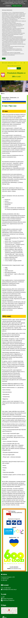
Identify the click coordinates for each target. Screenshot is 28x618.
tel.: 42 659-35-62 (6, 587)
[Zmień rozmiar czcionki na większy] (21, 62)
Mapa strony (11, 62)
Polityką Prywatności (9, 2)
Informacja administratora (16, 65)
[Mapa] (9, 610)
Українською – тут (14, 97)
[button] (2, 86)
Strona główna (5, 62)
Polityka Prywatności (8, 598)
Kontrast (9, 65)
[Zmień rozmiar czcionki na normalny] (18, 62)
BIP (4, 597)
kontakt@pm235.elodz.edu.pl (9, 589)
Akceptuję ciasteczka (17, 5)
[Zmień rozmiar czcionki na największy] (24, 62)
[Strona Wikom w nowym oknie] (4, 617)
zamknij (4, 58)
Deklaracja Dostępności (8, 600)
